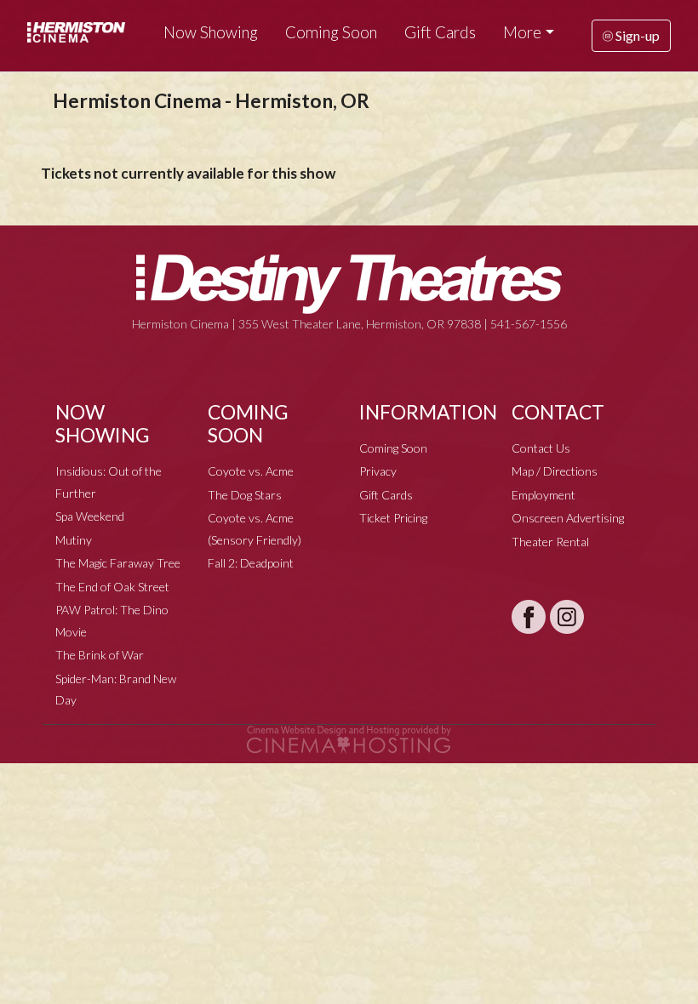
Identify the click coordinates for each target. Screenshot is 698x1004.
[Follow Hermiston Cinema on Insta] (567, 617)
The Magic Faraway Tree (117, 563)
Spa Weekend (89, 516)
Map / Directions (555, 471)
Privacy (378, 471)
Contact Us (541, 448)
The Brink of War (99, 654)
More (522, 32)
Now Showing (210, 32)
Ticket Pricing (393, 518)
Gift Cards (440, 32)
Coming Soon (331, 32)
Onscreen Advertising (568, 518)
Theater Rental (550, 541)
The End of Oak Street (112, 586)
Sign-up (636, 35)
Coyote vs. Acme (251, 471)
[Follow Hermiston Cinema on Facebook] (529, 617)
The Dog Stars (245, 495)
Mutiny (73, 540)
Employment (543, 495)
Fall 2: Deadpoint (251, 563)
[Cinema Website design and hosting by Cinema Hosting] (349, 738)
